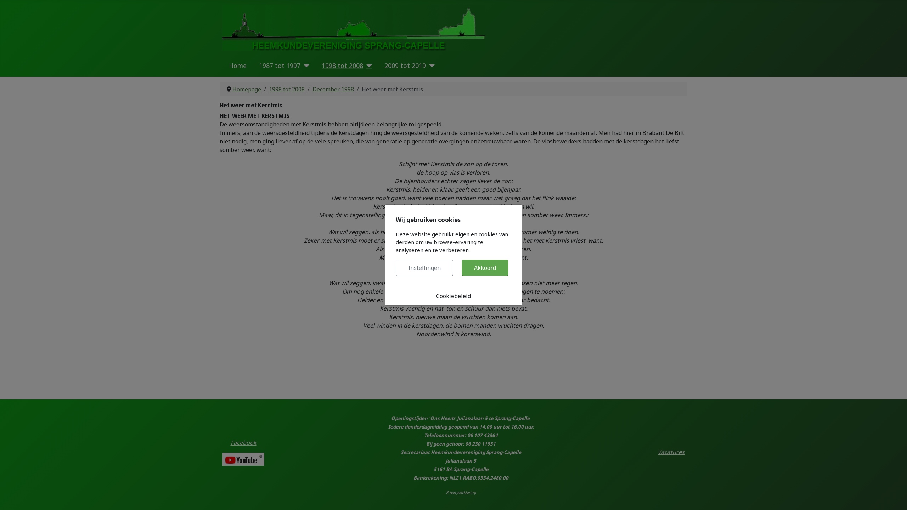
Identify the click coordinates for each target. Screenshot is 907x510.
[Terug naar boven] (894, 496)
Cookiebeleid (453, 296)
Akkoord (485, 268)
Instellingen (424, 268)
